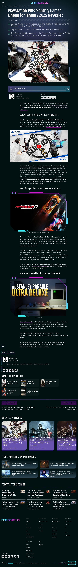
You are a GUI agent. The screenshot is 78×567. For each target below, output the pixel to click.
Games (6, 6)
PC (26, 525)
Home (2, 6)
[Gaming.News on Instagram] (12, 556)
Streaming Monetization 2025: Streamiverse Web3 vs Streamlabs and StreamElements (8, 493)
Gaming (40, 525)
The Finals (54, 528)
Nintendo (28, 534)
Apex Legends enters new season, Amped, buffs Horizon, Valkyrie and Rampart (35, 504)
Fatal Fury (54, 537)
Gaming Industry (29, 537)
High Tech (41, 528)
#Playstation (11, 352)
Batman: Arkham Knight (53, 126)
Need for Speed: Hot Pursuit (40, 266)
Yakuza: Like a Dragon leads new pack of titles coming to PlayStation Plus (36, 493)
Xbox (27, 531)
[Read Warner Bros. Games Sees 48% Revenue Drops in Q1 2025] (14, 435)
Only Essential (62, 563)
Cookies (10, 563)
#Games (4, 352)
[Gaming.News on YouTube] (3, 556)
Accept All (71, 563)
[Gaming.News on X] (9, 556)
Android (66, 525)
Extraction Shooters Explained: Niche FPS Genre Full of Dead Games (61, 493)
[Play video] (39, 146)
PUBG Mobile (54, 531)
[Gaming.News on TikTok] (18, 556)
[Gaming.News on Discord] (6, 556)
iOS (65, 528)
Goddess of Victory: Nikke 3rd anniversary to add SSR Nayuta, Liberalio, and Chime (61, 504)
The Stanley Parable (26, 322)
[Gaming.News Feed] (15, 556)
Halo (53, 525)
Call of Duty (54, 534)
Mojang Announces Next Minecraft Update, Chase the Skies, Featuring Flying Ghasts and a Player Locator (10, 504)
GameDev (41, 531)
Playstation (28, 528)
